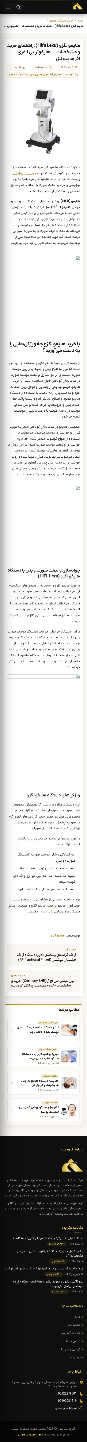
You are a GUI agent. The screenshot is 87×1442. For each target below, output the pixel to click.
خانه (80, 21)
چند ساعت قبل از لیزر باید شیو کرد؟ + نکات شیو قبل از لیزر (44, 1269)
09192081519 (67, 1401)
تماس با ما (73, 1341)
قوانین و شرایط (70, 1349)
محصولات (21, 74)
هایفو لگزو (57, 936)
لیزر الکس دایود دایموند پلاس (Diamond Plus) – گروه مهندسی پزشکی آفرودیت (48, 1284)
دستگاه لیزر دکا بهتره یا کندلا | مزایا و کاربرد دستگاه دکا (47, 1238)
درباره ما (74, 1357)
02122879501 (67, 1394)
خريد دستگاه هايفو (61, 21)
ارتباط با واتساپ (66, 1408)
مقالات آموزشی (70, 1333)
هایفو (12, 74)
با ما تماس (46, 912)
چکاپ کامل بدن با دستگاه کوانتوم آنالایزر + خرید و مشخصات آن (50, 1253)
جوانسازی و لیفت (24, 173)
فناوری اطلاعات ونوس (30, 1435)
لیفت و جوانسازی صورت (40, 74)
